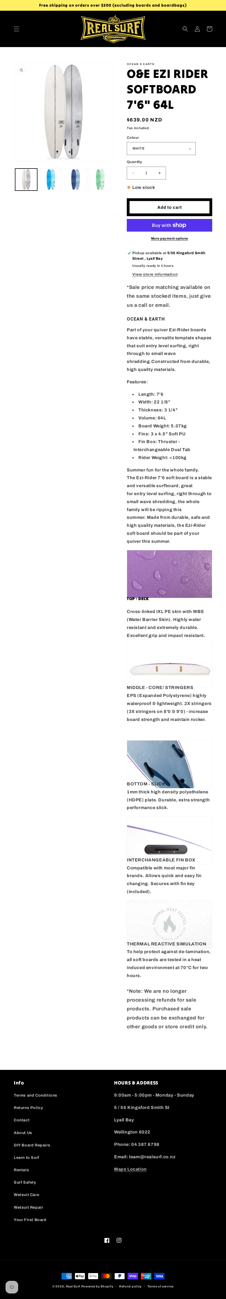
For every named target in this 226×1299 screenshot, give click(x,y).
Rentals (21, 1170)
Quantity (134, 162)
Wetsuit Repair (28, 1207)
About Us (23, 1133)
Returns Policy (28, 1108)
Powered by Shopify (97, 1286)
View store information (154, 274)
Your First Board (30, 1220)
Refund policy (130, 1286)
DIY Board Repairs (32, 1145)
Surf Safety (25, 1182)
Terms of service (160, 1286)
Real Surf (73, 1286)
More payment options (169, 238)
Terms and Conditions (35, 1095)
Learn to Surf (26, 1158)
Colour (133, 138)
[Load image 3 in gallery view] (75, 180)
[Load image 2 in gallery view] (51, 180)
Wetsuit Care (26, 1195)
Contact (21, 1120)
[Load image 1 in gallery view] (26, 180)
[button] (16, 29)
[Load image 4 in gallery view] (100, 180)
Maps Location (130, 1169)
